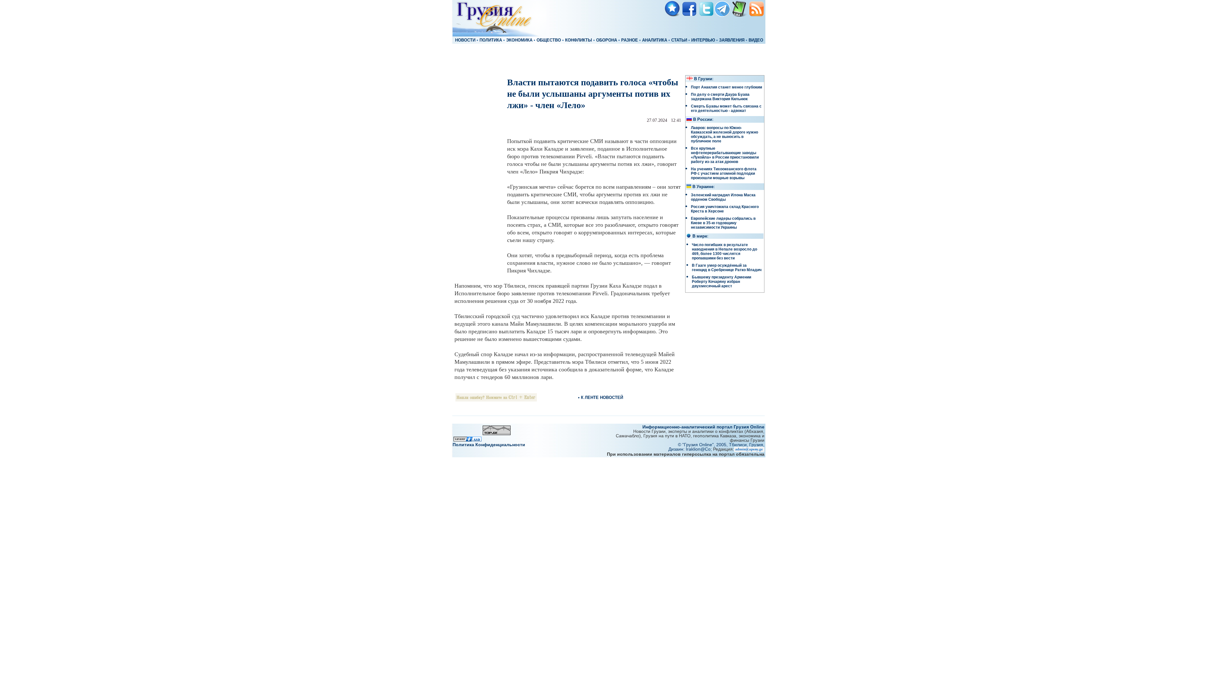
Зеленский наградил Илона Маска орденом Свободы (723, 197)
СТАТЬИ (679, 40)
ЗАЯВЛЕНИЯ (731, 40)
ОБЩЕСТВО (549, 40)
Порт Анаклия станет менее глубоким (726, 87)
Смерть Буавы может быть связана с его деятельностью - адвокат (726, 108)
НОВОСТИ (465, 40)
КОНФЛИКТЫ (578, 40)
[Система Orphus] (496, 399)
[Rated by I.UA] (467, 439)
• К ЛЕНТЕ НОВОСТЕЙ (600, 397)
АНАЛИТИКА (654, 40)
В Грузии (703, 79)
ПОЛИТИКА (491, 40)
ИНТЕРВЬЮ (703, 40)
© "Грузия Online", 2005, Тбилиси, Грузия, (721, 444)
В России (702, 119)
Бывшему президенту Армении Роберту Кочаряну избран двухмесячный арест (721, 281)
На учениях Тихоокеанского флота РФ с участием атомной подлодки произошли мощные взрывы (724, 173)
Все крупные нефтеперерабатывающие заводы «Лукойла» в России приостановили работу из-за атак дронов (725, 155)
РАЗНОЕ (629, 40)
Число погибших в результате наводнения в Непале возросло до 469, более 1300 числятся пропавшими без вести (724, 251)
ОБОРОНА (606, 40)
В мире (699, 236)
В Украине (702, 187)
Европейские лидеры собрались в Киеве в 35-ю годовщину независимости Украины (723, 223)
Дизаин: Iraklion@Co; (690, 449)
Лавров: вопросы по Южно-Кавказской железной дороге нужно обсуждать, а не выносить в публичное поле (724, 134)
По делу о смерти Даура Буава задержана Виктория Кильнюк (720, 96)
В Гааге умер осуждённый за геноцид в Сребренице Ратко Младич (727, 267)
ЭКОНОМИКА (519, 40)
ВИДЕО (756, 40)
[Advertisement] (608, 59)
